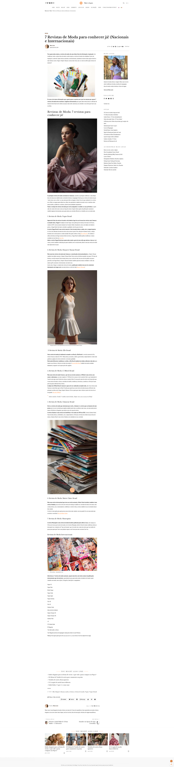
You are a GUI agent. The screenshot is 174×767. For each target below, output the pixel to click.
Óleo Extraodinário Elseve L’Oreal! (111, 152)
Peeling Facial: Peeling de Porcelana (112, 161)
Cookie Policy (85, 765)
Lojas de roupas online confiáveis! (111, 136)
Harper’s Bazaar (81, 267)
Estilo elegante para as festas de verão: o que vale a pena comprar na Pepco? (72, 674)
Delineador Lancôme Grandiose (110, 167)
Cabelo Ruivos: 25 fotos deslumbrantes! (113, 117)
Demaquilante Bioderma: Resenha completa (113, 159)
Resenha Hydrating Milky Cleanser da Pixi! (113, 154)
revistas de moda (79, 692)
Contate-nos (106, 103)
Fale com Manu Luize (108, 90)
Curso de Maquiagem (108, 128)
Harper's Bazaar (60, 692)
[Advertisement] (87, 21)
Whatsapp (83, 699)
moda (67, 692)
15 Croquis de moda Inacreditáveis (59, 682)
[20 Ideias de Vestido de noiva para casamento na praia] (76, 739)
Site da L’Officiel (57, 392)
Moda (46, 33)
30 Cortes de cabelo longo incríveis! (112, 112)
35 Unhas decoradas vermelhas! (111, 115)
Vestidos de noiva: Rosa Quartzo (59, 680)
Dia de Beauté (84, 233)
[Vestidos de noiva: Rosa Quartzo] (98, 739)
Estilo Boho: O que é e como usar (59, 685)
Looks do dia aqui (83, 396)
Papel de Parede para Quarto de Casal (112, 132)
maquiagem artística (67, 635)
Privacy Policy (80, 765)
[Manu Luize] (87, 3)
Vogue (87, 692)
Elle (54, 692)
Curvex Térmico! (107, 156)
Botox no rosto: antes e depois (111, 150)
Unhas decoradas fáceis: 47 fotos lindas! (113, 119)
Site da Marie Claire (62, 513)
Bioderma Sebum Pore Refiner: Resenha (112, 163)
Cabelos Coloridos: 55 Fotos (110, 139)
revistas (71, 692)
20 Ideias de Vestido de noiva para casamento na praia (66, 677)
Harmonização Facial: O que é (110, 126)
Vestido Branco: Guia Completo (110, 130)
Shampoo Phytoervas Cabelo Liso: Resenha (113, 165)
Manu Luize (52, 45)
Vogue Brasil (93, 692)
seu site (61, 238)
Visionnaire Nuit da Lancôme (110, 170)
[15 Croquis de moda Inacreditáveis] (119, 739)
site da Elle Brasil (76, 363)
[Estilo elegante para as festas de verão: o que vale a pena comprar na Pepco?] (55, 739)
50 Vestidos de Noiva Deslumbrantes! (112, 134)
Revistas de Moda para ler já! (110, 141)
